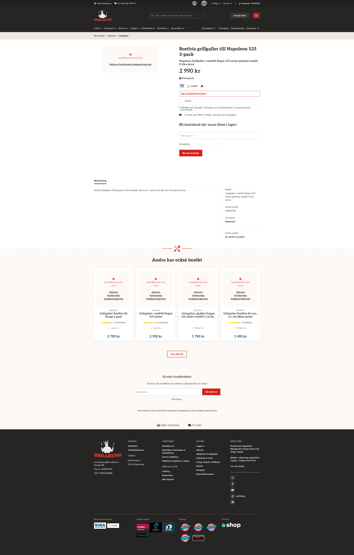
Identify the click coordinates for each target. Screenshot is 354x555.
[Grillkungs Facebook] (244, 484)
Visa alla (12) (177, 354)
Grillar (97, 28)
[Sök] (152, 15)
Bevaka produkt (191, 153)
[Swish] (113, 525)
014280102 (255, 3)
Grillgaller (123, 36)
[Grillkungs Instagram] (244, 478)
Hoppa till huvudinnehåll (176, 3)
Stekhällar (161, 28)
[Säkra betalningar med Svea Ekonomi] (100, 526)
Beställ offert (240, 15)
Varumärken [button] (207, 28)
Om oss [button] (226, 3)
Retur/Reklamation (205, 474)
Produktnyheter (237, 28)
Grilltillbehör (147, 28)
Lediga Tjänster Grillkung (208, 462)
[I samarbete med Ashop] (231, 525)
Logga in (200, 446)
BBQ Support (168, 479)
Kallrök (199, 466)
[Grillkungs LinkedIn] (245, 502)
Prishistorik (188, 78)
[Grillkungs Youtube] (244, 490)
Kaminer (122, 28)
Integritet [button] (200, 470)
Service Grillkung (170, 457)
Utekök (134, 28)
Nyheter (200, 450)
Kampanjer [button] (251, 28)
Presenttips (224, 28)
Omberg (166, 471)
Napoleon (112, 36)
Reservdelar (176, 28)
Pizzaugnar (109, 28)
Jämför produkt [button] (236, 236)
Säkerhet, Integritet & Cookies (176, 461)
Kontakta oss (168, 446)
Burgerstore (167, 475)
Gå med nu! (211, 391)
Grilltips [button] (215, 3)
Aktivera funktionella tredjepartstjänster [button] (131, 64)
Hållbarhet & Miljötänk (207, 454)
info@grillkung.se (136, 450)
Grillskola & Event (204, 458)
